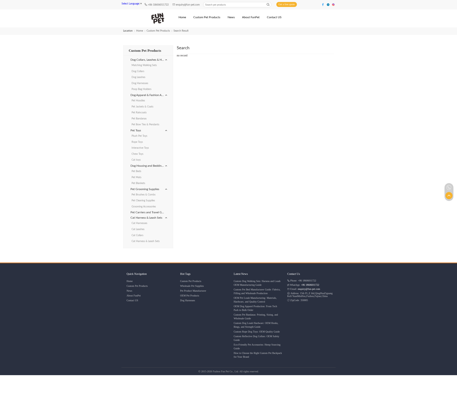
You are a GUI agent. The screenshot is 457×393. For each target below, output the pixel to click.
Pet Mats (136, 177)
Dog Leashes (138, 77)
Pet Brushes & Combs (143, 194)
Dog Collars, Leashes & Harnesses (149, 59)
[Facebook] (323, 4)
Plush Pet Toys (139, 136)
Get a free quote (286, 4)
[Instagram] (333, 4)
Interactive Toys (140, 148)
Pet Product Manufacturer (193, 290)
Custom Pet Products (158, 31)
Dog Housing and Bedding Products (149, 165)
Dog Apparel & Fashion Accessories (149, 95)
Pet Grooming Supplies (144, 189)
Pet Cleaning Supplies (143, 200)
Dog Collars (138, 71)
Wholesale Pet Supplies (192, 286)
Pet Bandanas (139, 118)
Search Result (181, 31)
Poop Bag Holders (141, 89)
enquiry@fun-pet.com (188, 5)
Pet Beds (136, 171)
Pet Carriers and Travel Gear (148, 212)
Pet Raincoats (139, 112)
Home (139, 31)
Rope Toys (137, 142)
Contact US (132, 300)
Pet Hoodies (138, 100)
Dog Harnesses (140, 83)
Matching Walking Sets (144, 65)
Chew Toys (137, 154)
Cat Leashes (138, 229)
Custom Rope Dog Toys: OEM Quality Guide (257, 331)
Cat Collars (137, 235)
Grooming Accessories (144, 206)
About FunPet (134, 295)
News (129, 290)
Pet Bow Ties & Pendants (145, 124)
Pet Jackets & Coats (142, 106)
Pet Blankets (138, 183)
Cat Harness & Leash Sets (146, 217)
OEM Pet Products (189, 295)
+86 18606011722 (158, 5)
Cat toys (136, 160)
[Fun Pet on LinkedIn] (328, 4)
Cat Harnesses (139, 223)
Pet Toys (135, 130)
